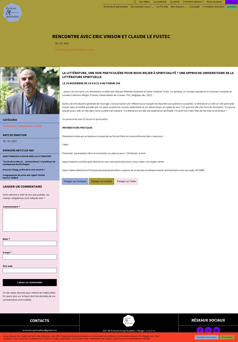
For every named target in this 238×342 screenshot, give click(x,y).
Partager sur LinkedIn (101, 181)
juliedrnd (150, 330)
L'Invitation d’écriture (213, 6)
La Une (90, 49)
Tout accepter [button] (227, 337)
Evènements (78, 49)
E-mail (7, 252)
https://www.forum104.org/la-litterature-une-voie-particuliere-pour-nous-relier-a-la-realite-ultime (113, 161)
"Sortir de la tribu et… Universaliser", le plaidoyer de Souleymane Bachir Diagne (29, 163)
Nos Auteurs (177, 6)
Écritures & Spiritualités (116, 6)
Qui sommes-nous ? (141, 6)
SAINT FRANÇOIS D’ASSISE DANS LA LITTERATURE (27, 156)
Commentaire (11, 206)
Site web (7, 266)
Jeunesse (232, 6)
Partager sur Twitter (126, 181)
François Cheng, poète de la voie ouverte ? (24, 169)
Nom (6, 239)
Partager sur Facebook (75, 181)
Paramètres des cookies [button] (206, 337)
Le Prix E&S (162, 6)
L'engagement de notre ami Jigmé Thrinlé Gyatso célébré (24, 176)
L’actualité (194, 6)
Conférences (62, 49)
